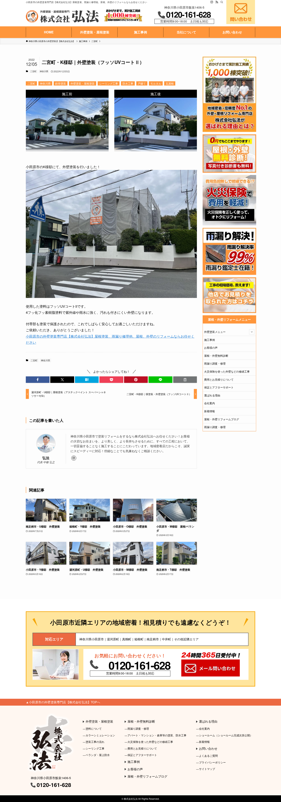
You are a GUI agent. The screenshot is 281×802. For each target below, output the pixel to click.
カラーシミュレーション (100, 735)
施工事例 (209, 340)
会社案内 (209, 403)
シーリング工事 (108, 83)
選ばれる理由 (212, 395)
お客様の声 (211, 347)
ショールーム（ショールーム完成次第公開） (226, 735)
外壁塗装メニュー (215, 332)
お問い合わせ (208, 748)
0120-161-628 (188, 14)
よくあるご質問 (208, 756)
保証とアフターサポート (219, 387)
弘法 (45, 458)
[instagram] (211, 2)
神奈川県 (44, 71)
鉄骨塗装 (60, 83)
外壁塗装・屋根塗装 (83, 83)
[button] (38, 379)
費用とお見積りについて (219, 379)
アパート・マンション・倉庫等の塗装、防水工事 (157, 735)
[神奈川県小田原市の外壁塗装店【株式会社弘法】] (62, 16)
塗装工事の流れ (95, 742)
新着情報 (209, 411)
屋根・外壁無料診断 (216, 355)
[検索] (221, 2)
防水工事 (128, 83)
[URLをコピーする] (185, 379)
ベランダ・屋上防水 (98, 755)
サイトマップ (207, 769)
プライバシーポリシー (212, 762)
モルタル (155, 83)
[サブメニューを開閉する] (251, 332)
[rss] (216, 2)
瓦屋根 (170, 83)
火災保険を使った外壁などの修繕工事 (227, 371)
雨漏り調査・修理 (215, 363)
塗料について (94, 728)
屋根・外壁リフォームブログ (221, 419)
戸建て (142, 83)
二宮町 (33, 71)
